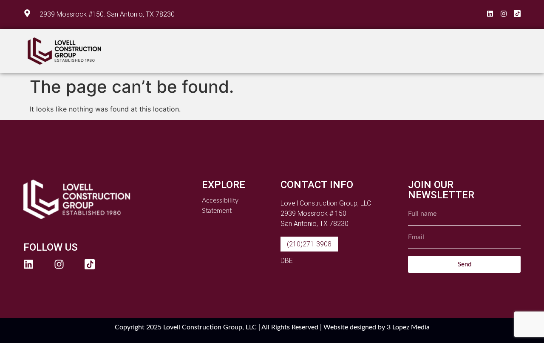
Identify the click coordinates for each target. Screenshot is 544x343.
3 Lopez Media (408, 327)
